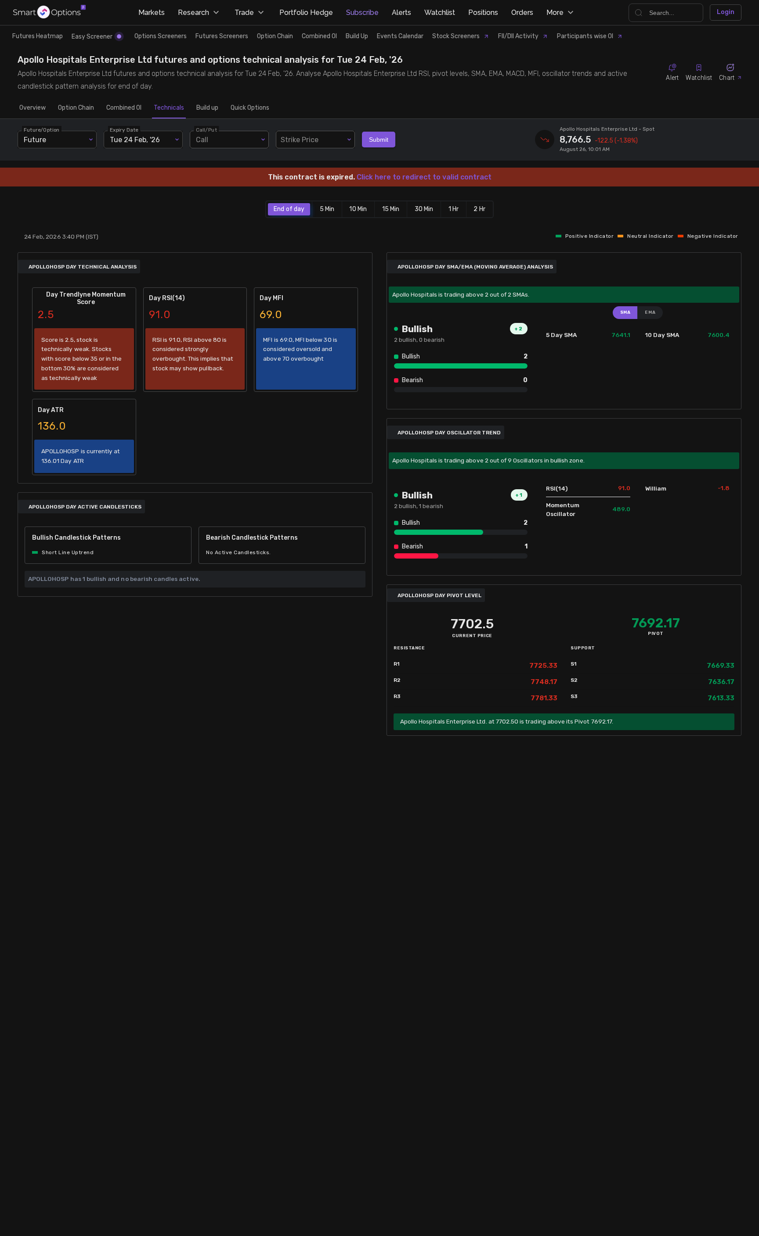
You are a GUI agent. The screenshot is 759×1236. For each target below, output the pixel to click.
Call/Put (206, 130)
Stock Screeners (456, 36)
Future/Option (42, 130)
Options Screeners (160, 36)
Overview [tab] (32, 107)
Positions (483, 12)
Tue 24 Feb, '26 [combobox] (135, 140)
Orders (522, 12)
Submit (378, 139)
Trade (244, 12)
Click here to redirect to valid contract (424, 177)
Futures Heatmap (37, 36)
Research (193, 12)
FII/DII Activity (518, 36)
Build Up (357, 36)
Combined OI (319, 36)
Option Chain (275, 36)
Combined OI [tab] (123, 107)
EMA (650, 312)
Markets (151, 12)
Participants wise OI (585, 36)
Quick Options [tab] (250, 107)
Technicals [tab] (169, 107)
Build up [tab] (207, 107)
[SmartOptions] (49, 12)
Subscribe (362, 12)
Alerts (401, 12)
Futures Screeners (221, 36)
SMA (625, 312)
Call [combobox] (202, 140)
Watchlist (439, 12)
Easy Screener (92, 36)
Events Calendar (400, 36)
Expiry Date (124, 130)
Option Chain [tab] (76, 107)
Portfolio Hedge (306, 12)
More (555, 12)
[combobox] (315, 139)
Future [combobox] (35, 140)
